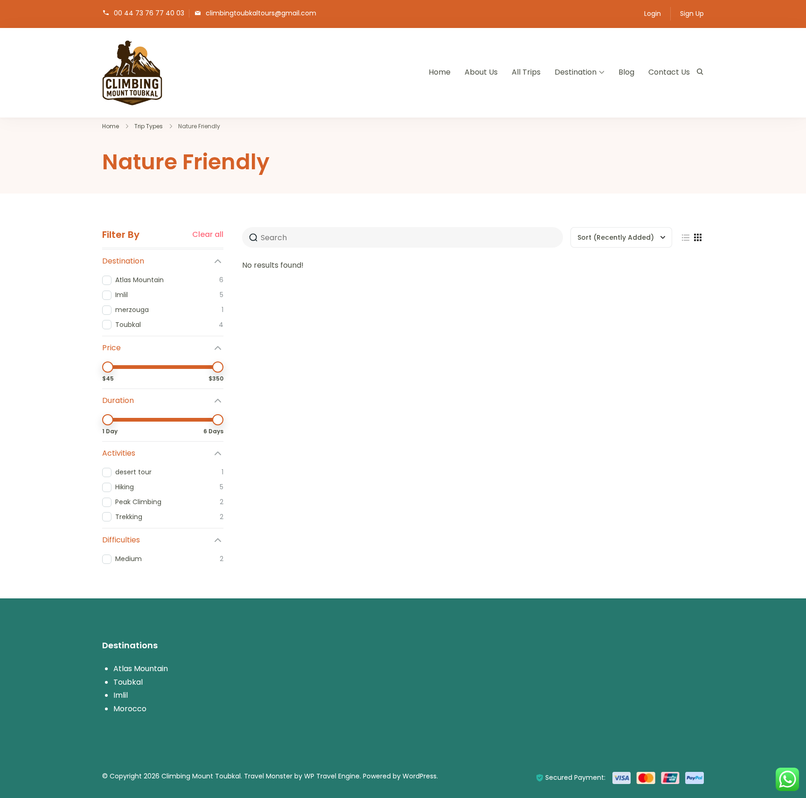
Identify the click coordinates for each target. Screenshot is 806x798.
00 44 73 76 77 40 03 (149, 12)
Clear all (207, 234)
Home (440, 72)
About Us (481, 72)
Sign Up (692, 13)
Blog (626, 72)
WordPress (420, 776)
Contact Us (669, 72)
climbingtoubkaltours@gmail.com (261, 12)
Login (652, 13)
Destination (576, 72)
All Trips (526, 72)
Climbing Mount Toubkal (201, 776)
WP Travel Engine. (332, 776)
